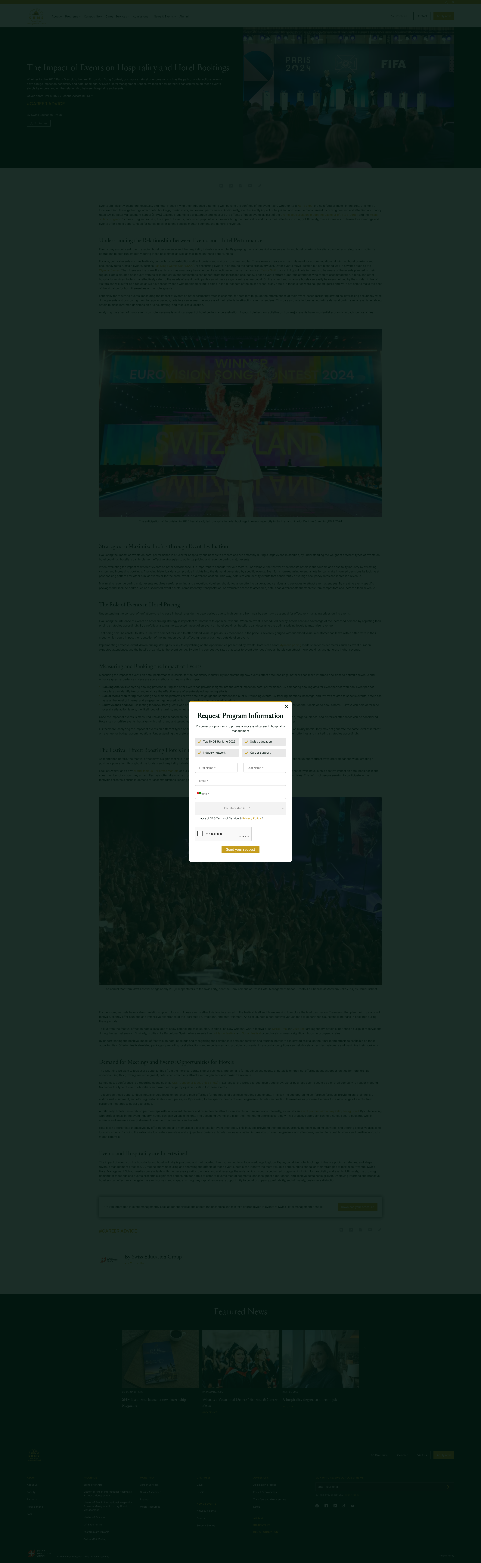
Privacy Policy (251, 818)
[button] (200, 793)
